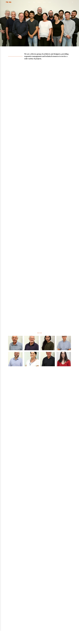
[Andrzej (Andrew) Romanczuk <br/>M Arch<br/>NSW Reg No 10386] (63, 343)
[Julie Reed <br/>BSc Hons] (31, 359)
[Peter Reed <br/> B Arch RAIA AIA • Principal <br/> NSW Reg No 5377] (15, 343)
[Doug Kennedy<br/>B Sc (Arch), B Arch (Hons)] (47, 359)
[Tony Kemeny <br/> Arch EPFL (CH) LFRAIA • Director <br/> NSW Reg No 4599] (31, 343)
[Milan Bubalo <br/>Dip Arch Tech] (15, 359)
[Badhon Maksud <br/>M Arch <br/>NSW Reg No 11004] (47, 343)
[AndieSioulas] (63, 359)
